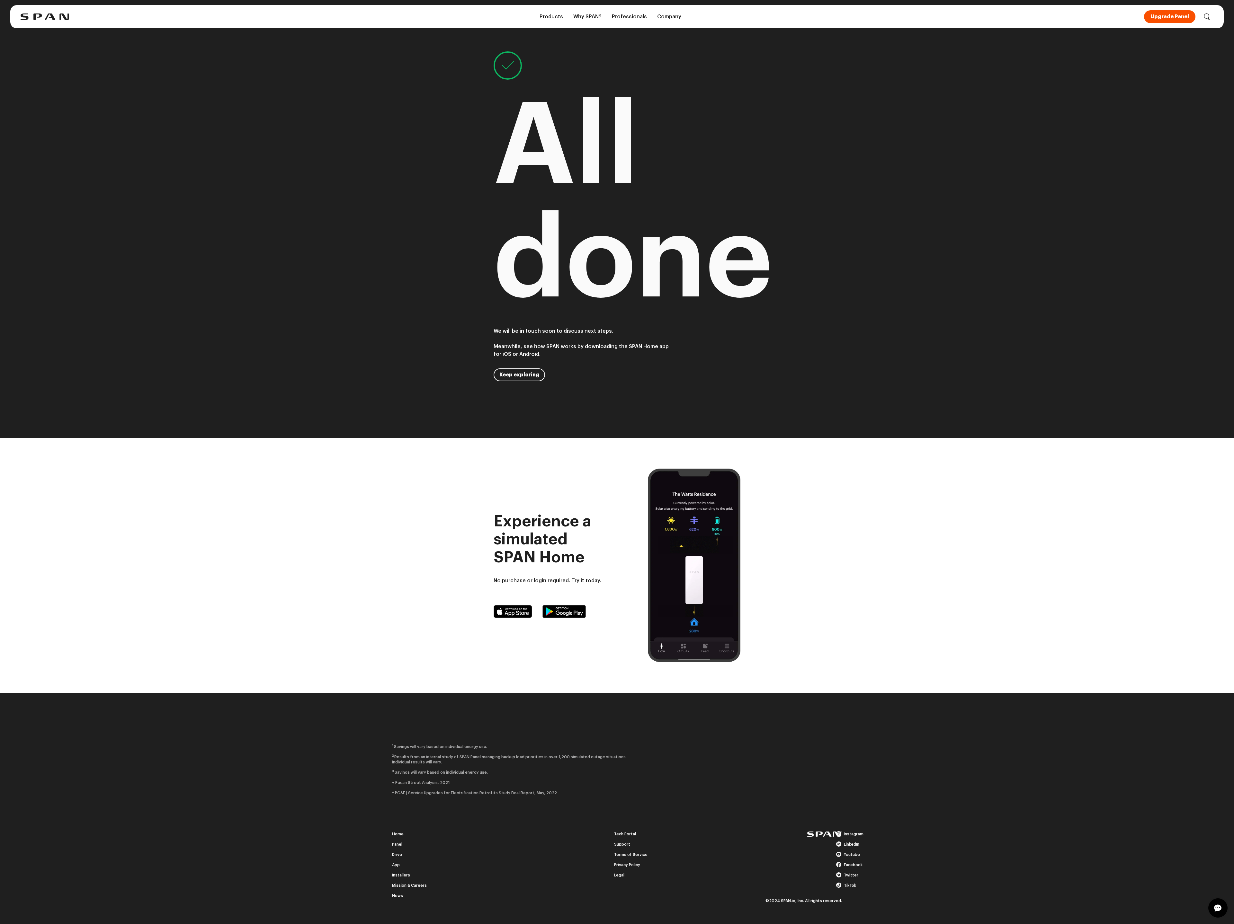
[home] (45, 16)
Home (398, 834)
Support (622, 844)
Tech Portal (625, 834)
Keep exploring (519, 374)
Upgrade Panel (1169, 16)
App (396, 865)
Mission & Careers (409, 885)
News (397, 896)
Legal (619, 875)
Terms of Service (631, 855)
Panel (397, 844)
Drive (397, 855)
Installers (401, 875)
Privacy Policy (627, 865)
